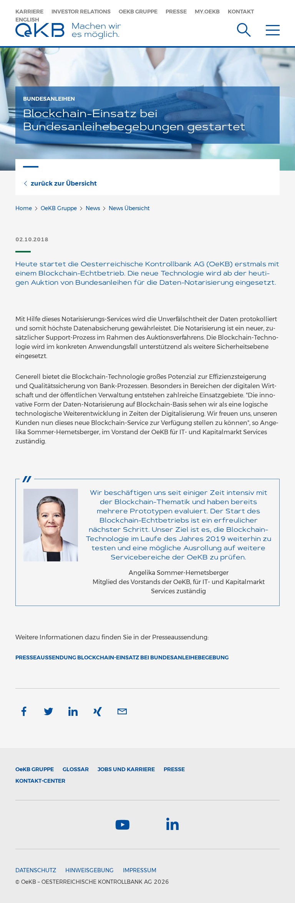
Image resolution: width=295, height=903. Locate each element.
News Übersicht (129, 208)
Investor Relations (81, 11)
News (93, 208)
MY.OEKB (207, 11)
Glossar (76, 769)
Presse (176, 11)
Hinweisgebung (89, 870)
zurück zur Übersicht (64, 183)
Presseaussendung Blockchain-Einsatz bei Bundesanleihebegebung (122, 657)
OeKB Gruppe (138, 11)
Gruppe (34, 769)
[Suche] (244, 28)
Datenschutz (35, 870)
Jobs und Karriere (126, 769)
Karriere (29, 11)
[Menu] (273, 28)
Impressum (139, 870)
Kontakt (241, 11)
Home (23, 208)
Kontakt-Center (40, 780)
